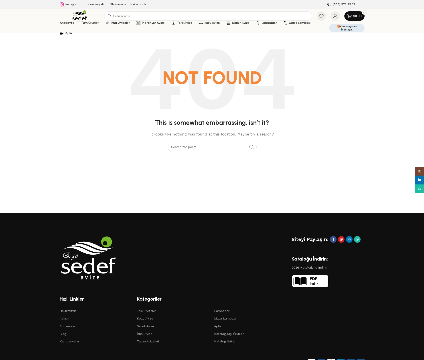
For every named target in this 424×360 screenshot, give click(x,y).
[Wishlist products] (321, 16)
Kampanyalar (69, 341)
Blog (63, 334)
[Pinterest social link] (341, 239)
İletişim (65, 318)
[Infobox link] (341, 4)
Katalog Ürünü (224, 341)
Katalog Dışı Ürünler (229, 334)
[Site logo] (80, 16)
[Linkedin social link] (349, 239)
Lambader (221, 311)
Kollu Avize (145, 318)
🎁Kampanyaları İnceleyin (347, 28)
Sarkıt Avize (145, 326)
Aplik (217, 326)
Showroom (68, 326)
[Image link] (89, 257)
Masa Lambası (225, 318)
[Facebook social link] (333, 239)
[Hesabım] (335, 16)
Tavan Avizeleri (148, 341)
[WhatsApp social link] (357, 239)
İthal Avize (144, 334)
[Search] (251, 147)
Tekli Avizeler (146, 311)
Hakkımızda (68, 311)
